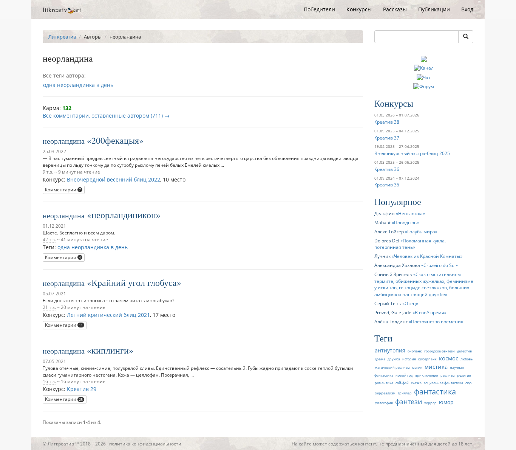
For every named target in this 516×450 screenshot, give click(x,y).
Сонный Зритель (393, 274)
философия (384, 402)
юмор (446, 402)
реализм (447, 375)
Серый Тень (387, 303)
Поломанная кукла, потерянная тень (410, 243)
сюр (468, 382)
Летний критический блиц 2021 (108, 314)
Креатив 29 (81, 389)
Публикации (434, 9)
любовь (466, 359)
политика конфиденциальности (145, 444)
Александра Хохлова (397, 265)
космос (448, 358)
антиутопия (390, 350)
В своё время (429, 312)
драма (380, 359)
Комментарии (63, 189)
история (409, 359)
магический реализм (392, 367)
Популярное (397, 202)
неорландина (64, 141)
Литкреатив (62, 36)
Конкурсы (359, 9)
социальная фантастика (443, 382)
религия (464, 375)
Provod (381, 312)
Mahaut (382, 222)
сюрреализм (385, 393)
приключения (426, 375)
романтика (384, 382)
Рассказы (395, 9)
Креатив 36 (386, 169)
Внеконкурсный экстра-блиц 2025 (412, 153)
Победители (319, 9)
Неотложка (410, 213)
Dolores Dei (386, 240)
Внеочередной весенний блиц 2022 (113, 179)
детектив (464, 351)
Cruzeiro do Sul (439, 265)
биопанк (415, 351)
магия (417, 367)
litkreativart (62, 9)
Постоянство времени (436, 321)
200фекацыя (115, 140)
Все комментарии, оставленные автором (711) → (106, 115)
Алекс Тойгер (389, 231)
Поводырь (405, 222)
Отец (410, 303)
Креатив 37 (386, 138)
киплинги (110, 350)
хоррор (430, 402)
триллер (405, 393)
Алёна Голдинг (391, 321)
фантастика (435, 391)
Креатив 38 (386, 122)
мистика (436, 367)
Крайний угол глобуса (134, 282)
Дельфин (384, 213)
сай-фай (402, 382)
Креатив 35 (386, 185)
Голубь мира (421, 231)
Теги (383, 338)
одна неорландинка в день (78, 84)
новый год (403, 375)
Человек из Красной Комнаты (427, 256)
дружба (394, 359)
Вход (467, 9)
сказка (416, 382)
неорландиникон (123, 215)
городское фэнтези (439, 351)
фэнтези (408, 401)
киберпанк (427, 359)
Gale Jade (401, 312)
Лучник (382, 256)
